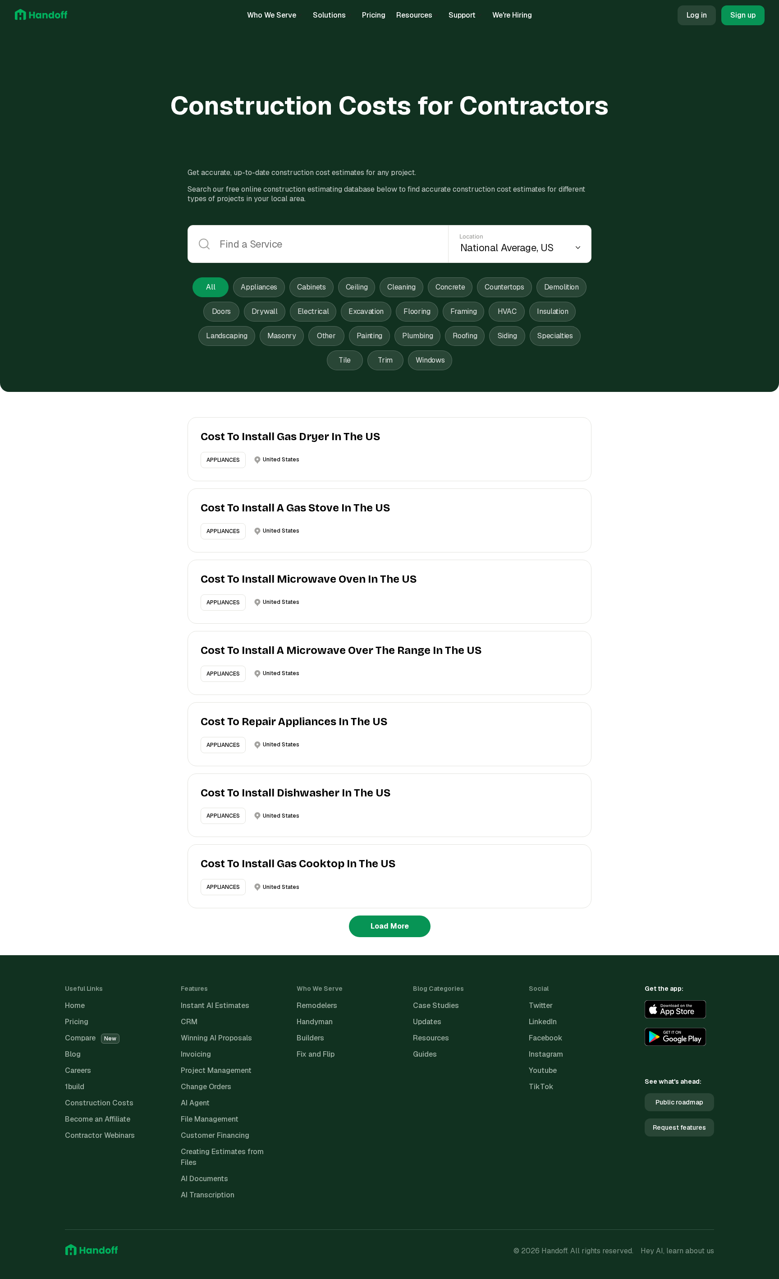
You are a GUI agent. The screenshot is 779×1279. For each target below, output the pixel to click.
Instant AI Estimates (215, 1005)
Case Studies (436, 1005)
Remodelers (317, 1005)
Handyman (315, 1021)
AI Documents (204, 1178)
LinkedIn (543, 1021)
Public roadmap (679, 1102)
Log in (697, 15)
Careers (78, 1070)
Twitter (541, 1005)
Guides (425, 1054)
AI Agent (195, 1103)
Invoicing (196, 1054)
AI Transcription (207, 1195)
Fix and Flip (316, 1054)
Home (75, 1005)
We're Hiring (512, 15)
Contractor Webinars (100, 1135)
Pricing (373, 15)
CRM (189, 1021)
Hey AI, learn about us (677, 1251)
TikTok (541, 1086)
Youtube (543, 1070)
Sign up (743, 15)
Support (462, 15)
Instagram (546, 1054)
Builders (310, 1038)
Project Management (216, 1070)
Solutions (329, 15)
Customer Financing (215, 1135)
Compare (90, 1038)
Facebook (546, 1038)
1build (74, 1086)
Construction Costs (99, 1103)
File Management (209, 1119)
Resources (414, 15)
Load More (390, 926)
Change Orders (206, 1086)
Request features (679, 1127)
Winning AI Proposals (216, 1038)
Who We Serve (271, 15)
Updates (427, 1021)
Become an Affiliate (97, 1119)
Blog (73, 1054)
